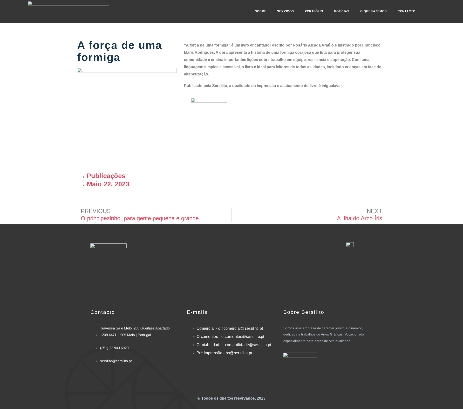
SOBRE (260, 11)
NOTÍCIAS (341, 11)
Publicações (106, 176)
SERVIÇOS (285, 11)
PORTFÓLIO (314, 11)
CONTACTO (406, 11)
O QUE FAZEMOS (373, 11)
